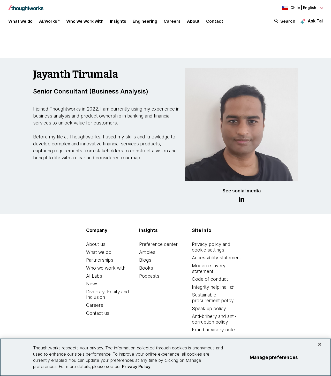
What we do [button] (20, 21)
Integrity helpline (209, 287)
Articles (147, 252)
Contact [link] (214, 21)
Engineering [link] (145, 21)
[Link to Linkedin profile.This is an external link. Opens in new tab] (241, 200)
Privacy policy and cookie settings (211, 247)
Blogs (145, 260)
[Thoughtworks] (25, 5)
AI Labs (94, 276)
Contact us (97, 313)
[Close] (319, 344)
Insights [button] (118, 21)
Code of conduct (210, 279)
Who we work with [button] (84, 21)
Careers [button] (172, 21)
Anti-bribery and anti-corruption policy (214, 319)
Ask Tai (315, 21)
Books (146, 268)
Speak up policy (209, 308)
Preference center (158, 244)
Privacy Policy (136, 366)
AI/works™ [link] (49, 21)
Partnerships (99, 260)
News (92, 283)
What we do (98, 252)
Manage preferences (274, 357)
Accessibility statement (216, 257)
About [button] (193, 21)
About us (96, 244)
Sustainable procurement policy (213, 297)
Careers (94, 305)
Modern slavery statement (208, 268)
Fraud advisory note (213, 329)
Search (287, 21)
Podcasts (149, 276)
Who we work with (105, 268)
